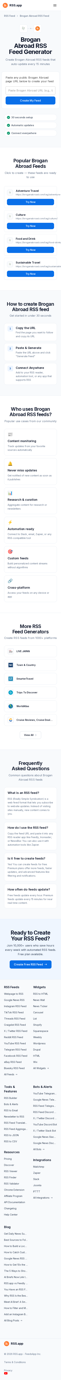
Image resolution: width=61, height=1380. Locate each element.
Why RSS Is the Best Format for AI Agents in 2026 (16, 1295)
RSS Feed (9, 15)
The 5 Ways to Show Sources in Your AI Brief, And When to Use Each (16, 1270)
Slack (36, 1179)
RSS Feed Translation (16, 1122)
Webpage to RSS (13, 993)
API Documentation (14, 1202)
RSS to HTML (40, 993)
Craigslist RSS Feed (15, 1024)
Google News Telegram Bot (45, 1099)
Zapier (36, 1172)
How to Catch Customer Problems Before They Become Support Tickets (16, 1252)
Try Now (31, 202)
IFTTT (36, 1191)
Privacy (8, 1370)
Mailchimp (38, 1166)
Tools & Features (10, 1089)
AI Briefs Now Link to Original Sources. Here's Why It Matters (16, 1277)
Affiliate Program (13, 1196)
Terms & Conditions (15, 1362)
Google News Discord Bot (45, 1143)
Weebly (37, 1037)
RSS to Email (11, 1110)
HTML (36, 1055)
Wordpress (39, 1043)
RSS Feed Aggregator (16, 1129)
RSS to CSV (10, 1141)
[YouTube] (6, 1373)
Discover (9, 1165)
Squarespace (40, 1031)
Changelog (10, 1208)
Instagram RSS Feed (15, 1006)
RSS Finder (10, 1177)
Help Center (11, 1214)
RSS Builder (10, 1098)
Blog (7, 1227)
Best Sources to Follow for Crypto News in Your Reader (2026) (16, 1239)
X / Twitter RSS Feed (15, 1031)
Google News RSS (14, 1000)
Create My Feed (30, 100)
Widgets (39, 987)
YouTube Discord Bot (45, 1124)
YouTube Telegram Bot (45, 1093)
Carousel (38, 1012)
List (35, 1018)
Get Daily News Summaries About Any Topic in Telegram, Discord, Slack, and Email (16, 1233)
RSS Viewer (10, 1171)
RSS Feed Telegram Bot (45, 1105)
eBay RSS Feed (13, 1062)
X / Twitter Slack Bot (44, 1130)
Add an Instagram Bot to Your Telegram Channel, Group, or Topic (16, 1314)
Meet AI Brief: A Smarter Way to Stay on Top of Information (16, 1301)
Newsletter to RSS (14, 1116)
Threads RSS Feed (14, 1018)
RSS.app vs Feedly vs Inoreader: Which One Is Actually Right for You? (16, 1283)
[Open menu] (55, 5)
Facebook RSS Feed (15, 1055)
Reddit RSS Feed (13, 1037)
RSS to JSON (11, 1135)
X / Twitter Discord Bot (45, 1118)
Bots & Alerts (11, 1104)
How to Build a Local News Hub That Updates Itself (16, 1246)
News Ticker (40, 1006)
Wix (35, 1062)
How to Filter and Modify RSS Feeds (16, 1308)
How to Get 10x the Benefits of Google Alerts (16, 1264)
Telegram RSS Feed (15, 1049)
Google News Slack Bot (45, 1136)
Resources (11, 1152)
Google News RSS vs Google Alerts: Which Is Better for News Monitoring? (16, 1258)
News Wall (39, 1000)
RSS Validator (11, 1183)
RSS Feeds (11, 987)
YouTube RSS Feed (15, 1043)
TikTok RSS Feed (14, 1012)
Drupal (36, 1049)
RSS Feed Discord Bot (45, 1112)
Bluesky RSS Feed (14, 1068)
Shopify (37, 1024)
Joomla (37, 1185)
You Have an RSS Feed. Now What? (16, 1289)
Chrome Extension (14, 1189)
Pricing (8, 1158)
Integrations (42, 1160)
